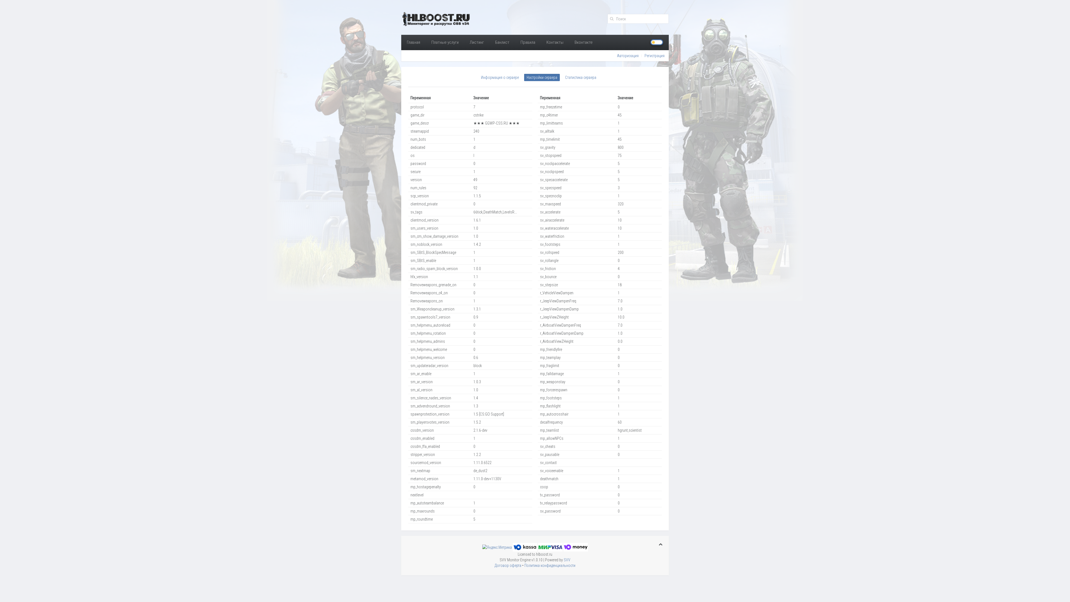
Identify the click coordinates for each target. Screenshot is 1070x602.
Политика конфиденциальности (549, 565)
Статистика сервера (580, 77)
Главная (413, 42)
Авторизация (628, 56)
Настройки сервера (542, 77)
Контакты (554, 42)
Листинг (477, 42)
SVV (567, 560)
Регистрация (655, 56)
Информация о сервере (500, 77)
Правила (528, 42)
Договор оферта (508, 565)
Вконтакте (584, 42)
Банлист (502, 42)
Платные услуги (445, 42)
